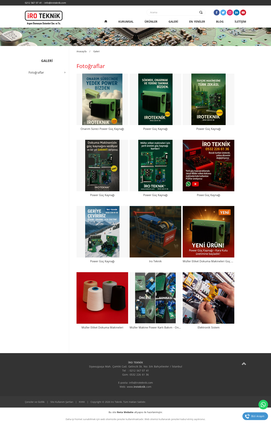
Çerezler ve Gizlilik (35, 402)
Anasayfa (81, 51)
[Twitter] (223, 12)
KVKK (82, 402)
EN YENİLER (197, 21)
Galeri (96, 51)
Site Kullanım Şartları (61, 402)
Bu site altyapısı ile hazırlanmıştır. (136, 412)
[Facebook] (217, 12)
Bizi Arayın (257, 416)
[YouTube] (243, 12)
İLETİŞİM (240, 21)
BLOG (220, 21)
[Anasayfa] (105, 21)
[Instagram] (230, 12)
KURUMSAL (125, 21)
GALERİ (173, 21)
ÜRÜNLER (151, 21)
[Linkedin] (236, 12)
